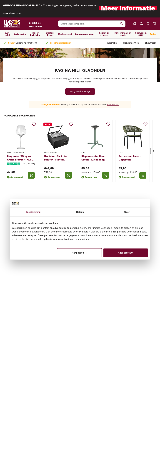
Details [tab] (80, 211)
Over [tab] (127, 211)
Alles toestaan (125, 252)
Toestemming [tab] (33, 211)
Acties (153, 34)
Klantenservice (131, 42)
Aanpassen (78, 252)
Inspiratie (112, 42)
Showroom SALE (141, 34)
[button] (128, 9)
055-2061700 (113, 104)
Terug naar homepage (80, 91)
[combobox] (91, 23)
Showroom (150, 42)
